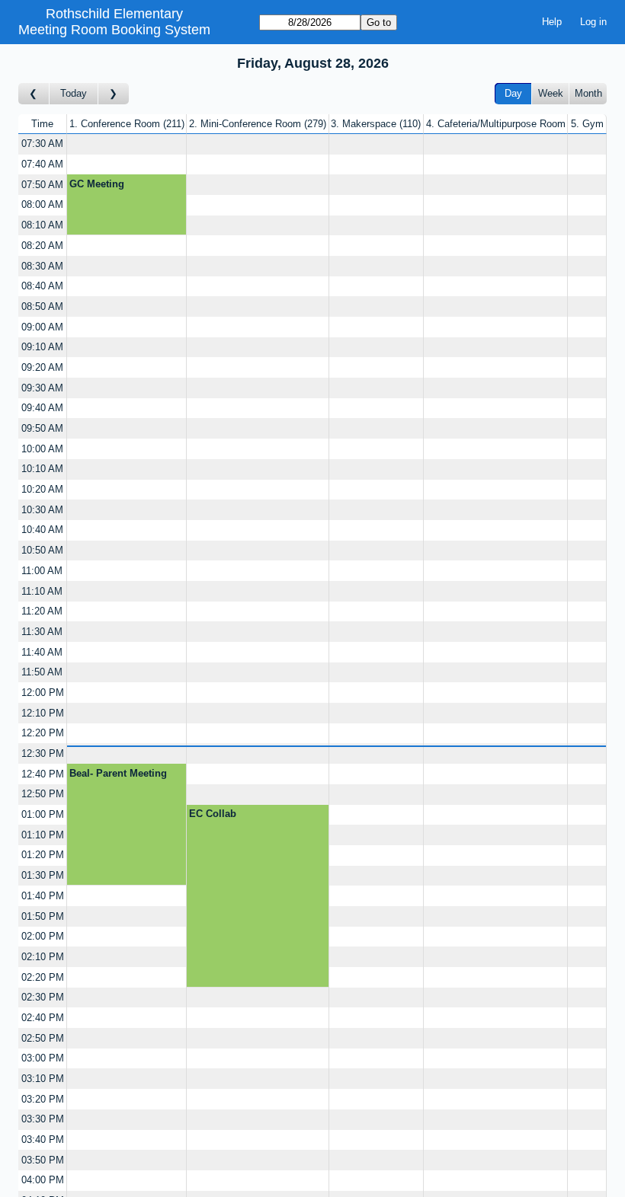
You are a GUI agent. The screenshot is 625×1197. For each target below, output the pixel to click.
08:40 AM (42, 286)
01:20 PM (42, 854)
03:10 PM (42, 1078)
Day (513, 93)
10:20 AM (42, 489)
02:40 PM (42, 1017)
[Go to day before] (34, 94)
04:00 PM (42, 1180)
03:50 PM (42, 1160)
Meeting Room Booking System (114, 29)
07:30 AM (42, 143)
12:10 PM (42, 713)
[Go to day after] (113, 94)
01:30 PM (42, 875)
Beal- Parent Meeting (118, 773)
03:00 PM (42, 1058)
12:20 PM (42, 733)
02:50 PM (42, 1038)
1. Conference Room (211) (126, 123)
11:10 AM (41, 591)
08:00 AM (42, 204)
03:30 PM (42, 1119)
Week (550, 93)
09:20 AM (42, 367)
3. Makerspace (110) (376, 123)
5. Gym (587, 123)
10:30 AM (42, 510)
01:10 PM (42, 835)
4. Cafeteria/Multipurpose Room (496, 123)
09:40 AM (42, 407)
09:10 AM (42, 347)
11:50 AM (41, 672)
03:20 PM (42, 1099)
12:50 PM (42, 794)
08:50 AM (42, 306)
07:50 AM (42, 184)
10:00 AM (42, 449)
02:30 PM (42, 997)
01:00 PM (42, 814)
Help (552, 21)
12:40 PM (42, 774)
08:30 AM (42, 266)
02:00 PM (42, 936)
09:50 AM (42, 428)
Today (73, 93)
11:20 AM (41, 611)
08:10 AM (42, 225)
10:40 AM (42, 529)
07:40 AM (42, 164)
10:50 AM (42, 550)
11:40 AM (41, 652)
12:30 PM (42, 753)
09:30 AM (42, 388)
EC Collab (212, 813)
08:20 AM (42, 245)
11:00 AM (41, 570)
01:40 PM (42, 896)
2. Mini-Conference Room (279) (257, 123)
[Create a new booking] (126, 144)
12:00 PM (42, 692)
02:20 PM (42, 977)
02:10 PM (42, 956)
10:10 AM (42, 468)
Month (588, 93)
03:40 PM (42, 1139)
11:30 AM (41, 631)
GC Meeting (96, 184)
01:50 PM (42, 916)
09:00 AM (42, 327)
